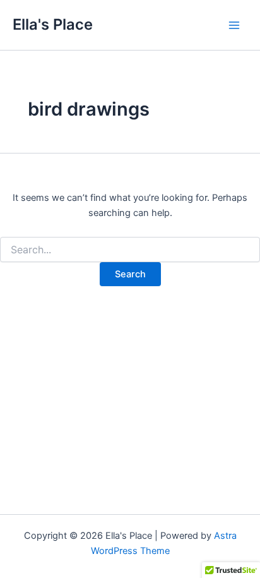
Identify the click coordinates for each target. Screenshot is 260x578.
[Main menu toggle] (234, 25)
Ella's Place (53, 24)
